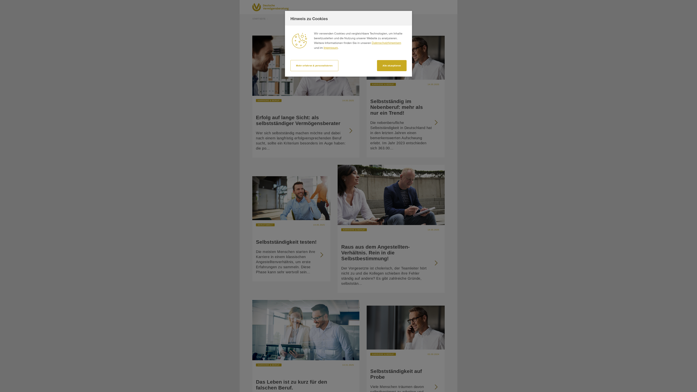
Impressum (331, 47)
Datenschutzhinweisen (386, 42)
